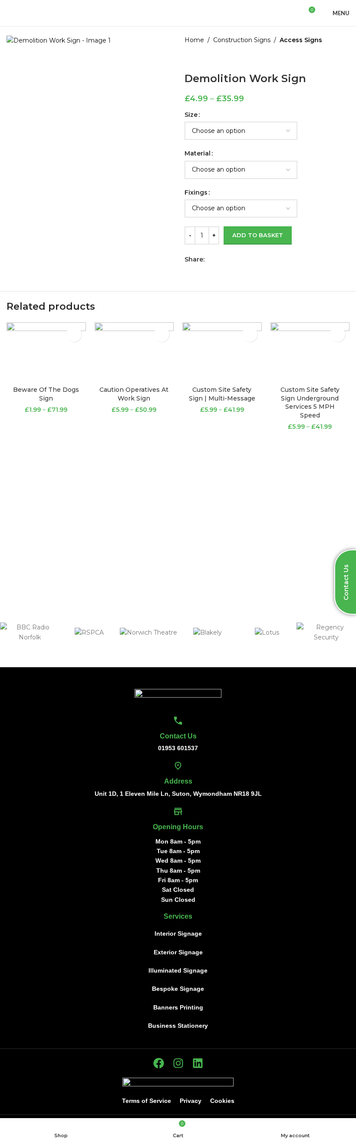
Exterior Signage (178, 952)
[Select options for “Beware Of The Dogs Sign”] (74, 334)
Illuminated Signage (178, 970)
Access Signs (301, 40)
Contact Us (178, 736)
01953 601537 (178, 748)
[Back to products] (200, 58)
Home (194, 40)
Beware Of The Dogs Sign (46, 394)
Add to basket (257, 235)
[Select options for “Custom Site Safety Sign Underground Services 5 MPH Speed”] (337, 334)
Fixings (196, 192)
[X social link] (219, 259)
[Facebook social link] (209, 259)
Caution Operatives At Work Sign (133, 394)
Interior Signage (178, 933)
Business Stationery (178, 1025)
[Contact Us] (178, 720)
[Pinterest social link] (229, 259)
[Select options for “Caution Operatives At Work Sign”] (161, 334)
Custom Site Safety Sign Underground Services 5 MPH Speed (310, 402)
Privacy (190, 1100)
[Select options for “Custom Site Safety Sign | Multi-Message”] (249, 334)
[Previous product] (190, 58)
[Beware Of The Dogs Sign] (46, 352)
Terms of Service (146, 1100)
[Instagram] (178, 1063)
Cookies (222, 1100)
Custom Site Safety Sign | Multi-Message (222, 394)
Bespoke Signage (178, 988)
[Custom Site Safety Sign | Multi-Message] (222, 352)
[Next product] (210, 58)
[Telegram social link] (249, 259)
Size (191, 115)
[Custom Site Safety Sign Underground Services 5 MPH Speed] (310, 352)
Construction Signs (241, 40)
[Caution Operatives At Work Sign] (134, 352)
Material (198, 153)
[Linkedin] (197, 1063)
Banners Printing (178, 1007)
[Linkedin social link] (239, 259)
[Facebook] (158, 1063)
